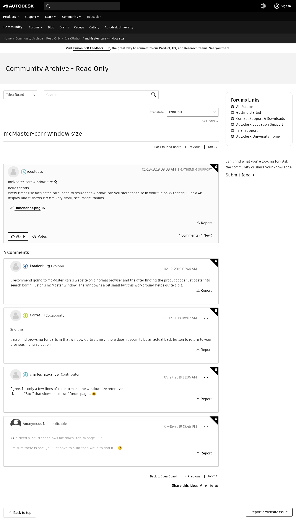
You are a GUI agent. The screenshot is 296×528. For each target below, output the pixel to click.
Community (12, 27)
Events (64, 27)
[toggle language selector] (263, 6)
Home (7, 38)
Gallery (94, 27)
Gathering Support (196, 169)
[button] (206, 269)
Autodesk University (119, 27)
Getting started (248, 112)
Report (206, 222)
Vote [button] (20, 236)
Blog (51, 27)
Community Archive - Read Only (38, 38)
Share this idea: (185, 485)
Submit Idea (239, 175)
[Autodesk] (18, 6)
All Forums (245, 106)
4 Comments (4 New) (195, 235)
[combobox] (82, 6)
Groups (79, 27)
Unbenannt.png (28, 208)
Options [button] (208, 121)
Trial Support (247, 130)
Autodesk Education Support (259, 124)
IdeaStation (73, 38)
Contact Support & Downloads (260, 118)
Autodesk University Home (258, 136)
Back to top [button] (22, 512)
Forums (34, 27)
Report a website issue (269, 512)
